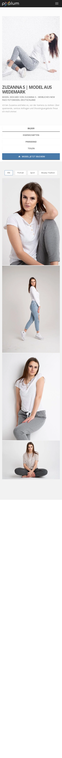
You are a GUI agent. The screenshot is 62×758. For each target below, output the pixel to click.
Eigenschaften (31, 135)
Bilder (31, 128)
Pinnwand (31, 141)
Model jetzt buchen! (33, 156)
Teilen (31, 148)
